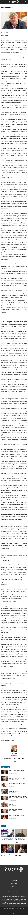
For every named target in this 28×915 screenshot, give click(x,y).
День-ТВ (14, 886)
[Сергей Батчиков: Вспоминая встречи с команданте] (4, 772)
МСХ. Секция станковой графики (14, 891)
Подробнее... (14, 761)
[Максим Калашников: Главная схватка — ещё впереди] (4, 817)
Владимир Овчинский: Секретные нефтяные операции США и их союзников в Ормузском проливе (18, 797)
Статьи (12, 4)
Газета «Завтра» (14, 883)
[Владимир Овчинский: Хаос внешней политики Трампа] (4, 811)
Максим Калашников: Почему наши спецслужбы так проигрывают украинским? (20, 855)
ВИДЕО (3, 825)
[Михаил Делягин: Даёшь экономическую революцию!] (4, 785)
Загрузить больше (13, 821)
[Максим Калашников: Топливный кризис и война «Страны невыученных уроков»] (21, 833)
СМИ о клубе (22, 908)
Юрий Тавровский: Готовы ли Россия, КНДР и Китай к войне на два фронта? (7, 840)
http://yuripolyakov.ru (14, 755)
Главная (2, 4)
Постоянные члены (10, 908)
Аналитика (7, 4)
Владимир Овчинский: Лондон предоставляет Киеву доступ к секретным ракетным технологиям (17, 778)
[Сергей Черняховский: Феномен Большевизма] (4, 804)
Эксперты (16, 908)
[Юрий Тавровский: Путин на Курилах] (7, 848)
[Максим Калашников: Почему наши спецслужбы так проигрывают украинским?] (21, 848)
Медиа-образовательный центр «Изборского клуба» (14, 889)
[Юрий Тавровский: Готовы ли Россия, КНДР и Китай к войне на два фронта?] (7, 833)
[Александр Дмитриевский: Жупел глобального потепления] (4, 791)
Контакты (14, 909)
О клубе (4, 908)
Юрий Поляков (3, 9)
